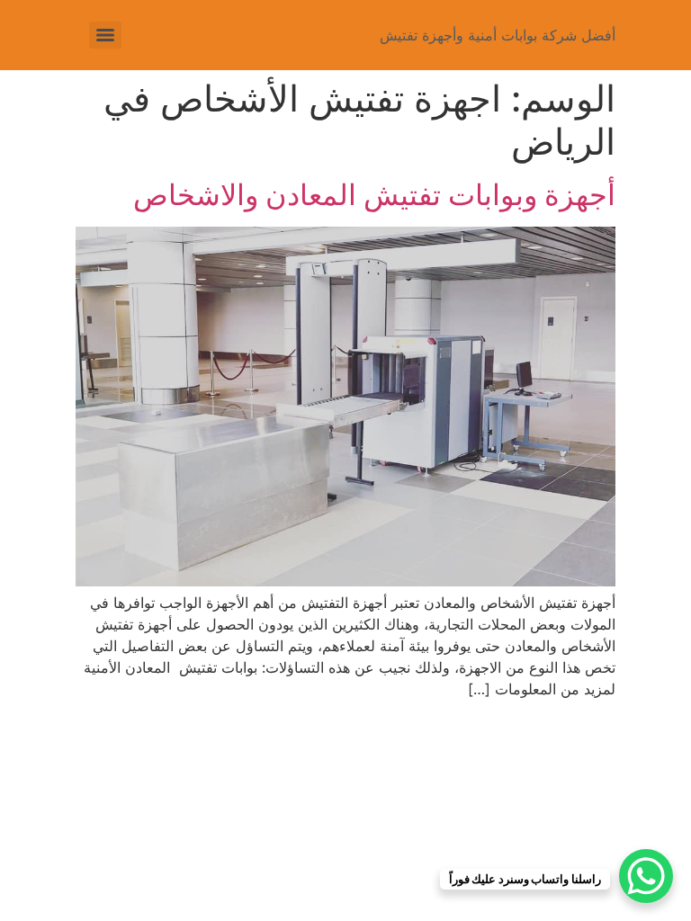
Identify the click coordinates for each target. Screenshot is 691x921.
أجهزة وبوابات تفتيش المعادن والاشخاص (374, 194)
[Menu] (105, 35)
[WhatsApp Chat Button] (646, 876)
